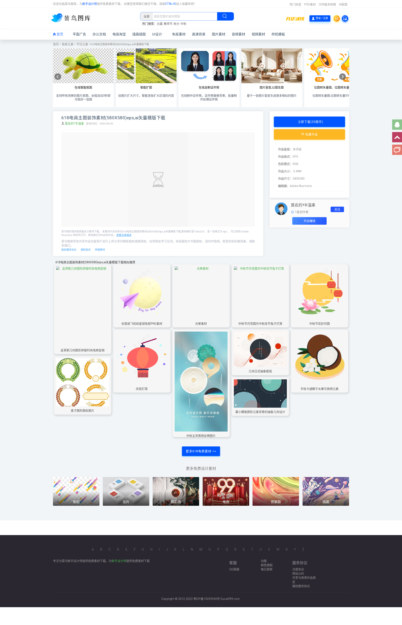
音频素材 (238, 34)
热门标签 (295, 4)
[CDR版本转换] (345, 18)
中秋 (183, 23)
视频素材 (258, 34)
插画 (325, 502)
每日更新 (267, 569)
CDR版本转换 (327, 4)
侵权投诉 (86, 249)
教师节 (168, 23)
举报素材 (100, 249)
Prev (57, 76)
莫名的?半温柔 (75, 123)
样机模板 (278, 34)
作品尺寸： (285, 178)
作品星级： (285, 149)
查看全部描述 (123, 235)
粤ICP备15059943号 (206, 598)
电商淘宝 (119, 34)
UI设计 (157, 34)
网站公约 (298, 573)
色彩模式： (285, 164)
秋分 (176, 23)
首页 (59, 34)
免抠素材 (179, 34)
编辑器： (284, 186)
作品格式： (285, 156)
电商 (226, 502)
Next (342, 76)
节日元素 (82, 44)
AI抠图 (343, 4)
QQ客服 (234, 569)
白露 (160, 23)
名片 (126, 502)
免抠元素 (67, 44)
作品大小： (285, 171)
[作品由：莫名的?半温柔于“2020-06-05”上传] (281, 208)
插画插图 (139, 34)
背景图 (276, 502)
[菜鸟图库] (72, 18)
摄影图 (176, 502)
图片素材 (218, 34)
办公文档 (99, 34)
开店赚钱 (309, 221)
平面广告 (79, 34)
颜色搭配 (267, 565)
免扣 (76, 502)
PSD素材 (310, 4)
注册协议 (298, 569)
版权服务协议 (68, 249)
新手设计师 (89, 3)
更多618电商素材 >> (201, 451)
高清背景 (198, 34)
